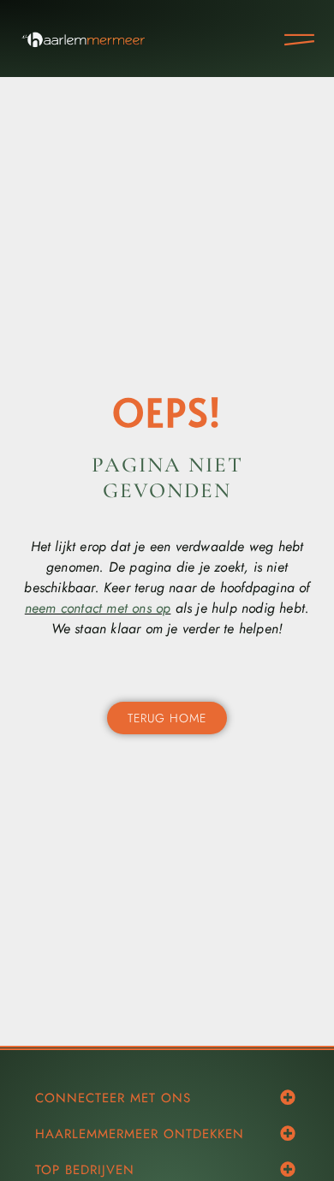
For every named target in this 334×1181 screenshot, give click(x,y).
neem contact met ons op (98, 608)
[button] (287, 1096)
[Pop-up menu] (299, 40)
